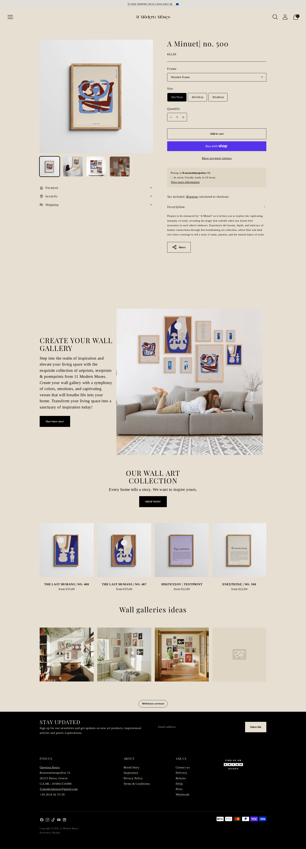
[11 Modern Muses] (153, 17)
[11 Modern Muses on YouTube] (59, 820)
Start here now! (55, 421)
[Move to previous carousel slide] (36, 553)
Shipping (192, 196)
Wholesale (183, 794)
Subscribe (255, 727)
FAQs (179, 783)
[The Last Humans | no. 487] (124, 550)
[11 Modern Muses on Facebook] (42, 820)
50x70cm (177, 97)
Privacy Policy (133, 778)
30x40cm (218, 97)
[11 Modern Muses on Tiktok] (53, 820)
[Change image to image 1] (50, 166)
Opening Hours (50, 767)
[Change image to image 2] (73, 166)
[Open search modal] (275, 17)
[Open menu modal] (10, 17)
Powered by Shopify (50, 832)
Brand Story (132, 767)
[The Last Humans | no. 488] (67, 550)
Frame (172, 68)
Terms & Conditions (137, 783)
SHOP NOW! (153, 501)
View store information (185, 182)
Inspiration (131, 772)
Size (170, 88)
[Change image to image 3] (96, 166)
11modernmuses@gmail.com (59, 789)
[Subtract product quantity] (170, 117)
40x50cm (197, 97)
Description (176, 207)
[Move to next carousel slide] (270, 553)
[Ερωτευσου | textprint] (182, 550)
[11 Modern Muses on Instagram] (47, 820)
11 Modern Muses (69, 828)
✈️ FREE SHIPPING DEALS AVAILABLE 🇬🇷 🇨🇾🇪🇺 (153, 4)
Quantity (173, 109)
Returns (181, 778)
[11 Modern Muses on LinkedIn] (64, 820)
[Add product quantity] (183, 117)
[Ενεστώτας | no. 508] (239, 550)
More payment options (217, 158)
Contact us (183, 767)
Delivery (181, 772)
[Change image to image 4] (120, 166)
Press (179, 789)
